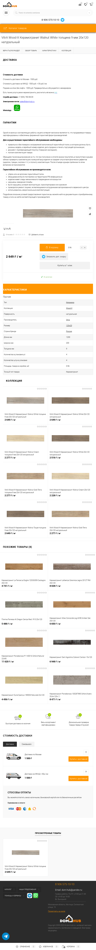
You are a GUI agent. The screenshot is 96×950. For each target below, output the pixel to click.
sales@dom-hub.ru (27, 102)
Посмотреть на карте (56, 911)
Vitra (68, 320)
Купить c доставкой (78, 759)
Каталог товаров (17, 28)
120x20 (69, 326)
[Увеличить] (48, 213)
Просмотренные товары (48, 833)
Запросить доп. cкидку (56, 256)
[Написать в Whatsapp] (6, 938)
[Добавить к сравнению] (90, 214)
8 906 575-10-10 (50, 19)
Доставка (10, 744)
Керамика (70, 302)
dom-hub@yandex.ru (72, 890)
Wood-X (69, 308)
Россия (69, 331)
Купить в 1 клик (65, 265)
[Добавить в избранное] (90, 208)
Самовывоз (26, 744)
